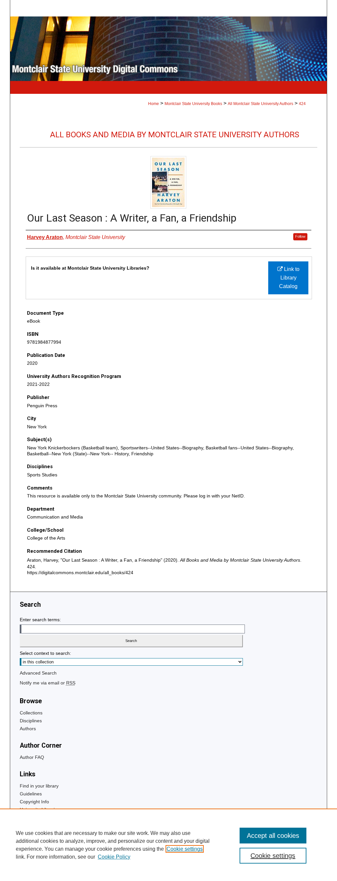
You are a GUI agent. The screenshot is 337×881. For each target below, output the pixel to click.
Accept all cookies (273, 835)
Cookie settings (185, 849)
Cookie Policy (114, 857)
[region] (168, 845)
